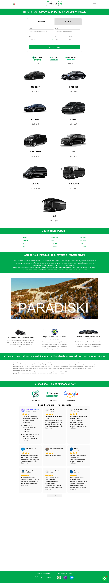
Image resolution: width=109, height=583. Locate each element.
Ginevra (54, 241)
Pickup (31, 28)
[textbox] (41, 31)
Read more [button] (48, 428)
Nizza (25, 247)
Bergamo (54, 238)
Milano (83, 244)
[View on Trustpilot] (47, 410)
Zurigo (83, 247)
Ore (56, 36)
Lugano (54, 244)
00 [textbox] (70, 39)
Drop (56, 28)
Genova (25, 241)
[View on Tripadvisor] (71, 410)
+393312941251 (45, 578)
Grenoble (83, 241)
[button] (104, 578)
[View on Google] (23, 449)
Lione (25, 244)
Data (30, 36)
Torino (54, 247)
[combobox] (41, 31)
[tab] (40, 21)
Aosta (25, 238)
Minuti (70, 36)
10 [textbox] (56, 39)
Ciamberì (83, 238)
